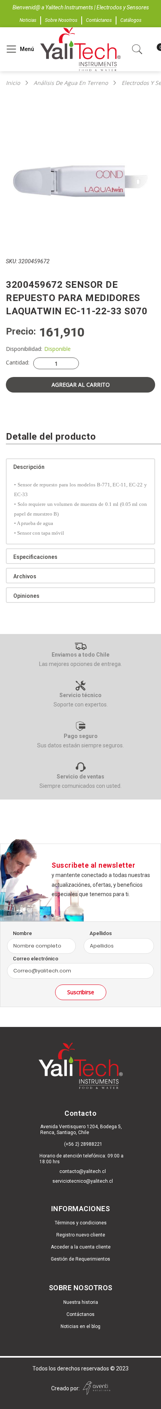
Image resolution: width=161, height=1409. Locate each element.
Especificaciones (35, 557)
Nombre (22, 933)
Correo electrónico (35, 959)
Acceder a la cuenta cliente (81, 1247)
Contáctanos (99, 20)
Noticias (28, 20)
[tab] (80, 466)
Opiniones (26, 596)
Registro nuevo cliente (80, 1235)
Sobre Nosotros (61, 20)
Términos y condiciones (81, 1223)
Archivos (24, 576)
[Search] (16, 46)
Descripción (29, 467)
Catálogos (130, 20)
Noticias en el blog (80, 1326)
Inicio (13, 83)
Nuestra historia (80, 1302)
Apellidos (100, 933)
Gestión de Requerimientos (80, 1259)
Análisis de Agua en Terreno (71, 83)
